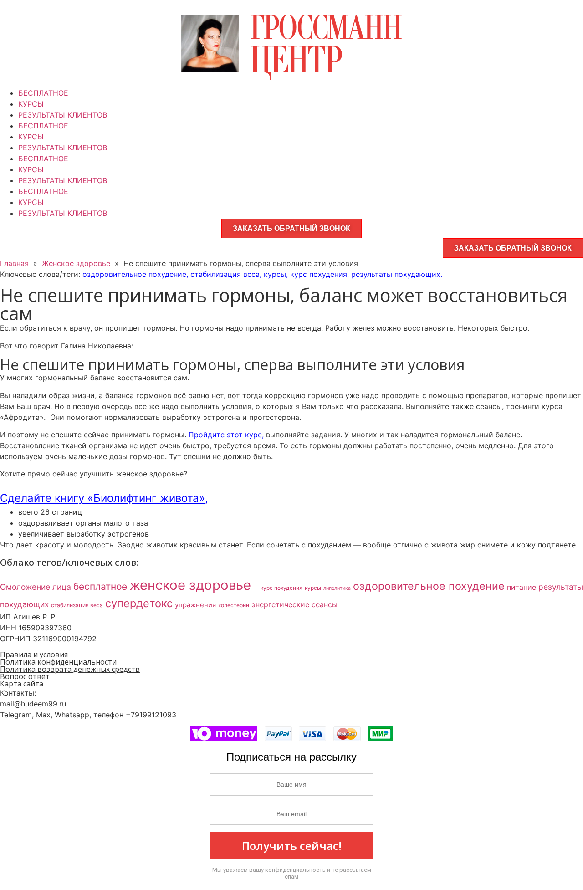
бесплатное (100, 586)
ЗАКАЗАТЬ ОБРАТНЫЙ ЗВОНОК (291, 228)
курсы (275, 274)
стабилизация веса (225, 274)
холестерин (233, 605)
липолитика (337, 588)
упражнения (195, 605)
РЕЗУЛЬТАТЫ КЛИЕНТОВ (62, 114)
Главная (14, 263)
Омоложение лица (35, 587)
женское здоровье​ (193, 585)
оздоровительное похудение (134, 274)
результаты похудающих (395, 274)
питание (521, 587)
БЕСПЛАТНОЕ (43, 92)
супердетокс (139, 603)
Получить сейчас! (292, 845)
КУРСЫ (31, 103)
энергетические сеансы (294, 604)
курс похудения (318, 274)
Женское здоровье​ (76, 263)
